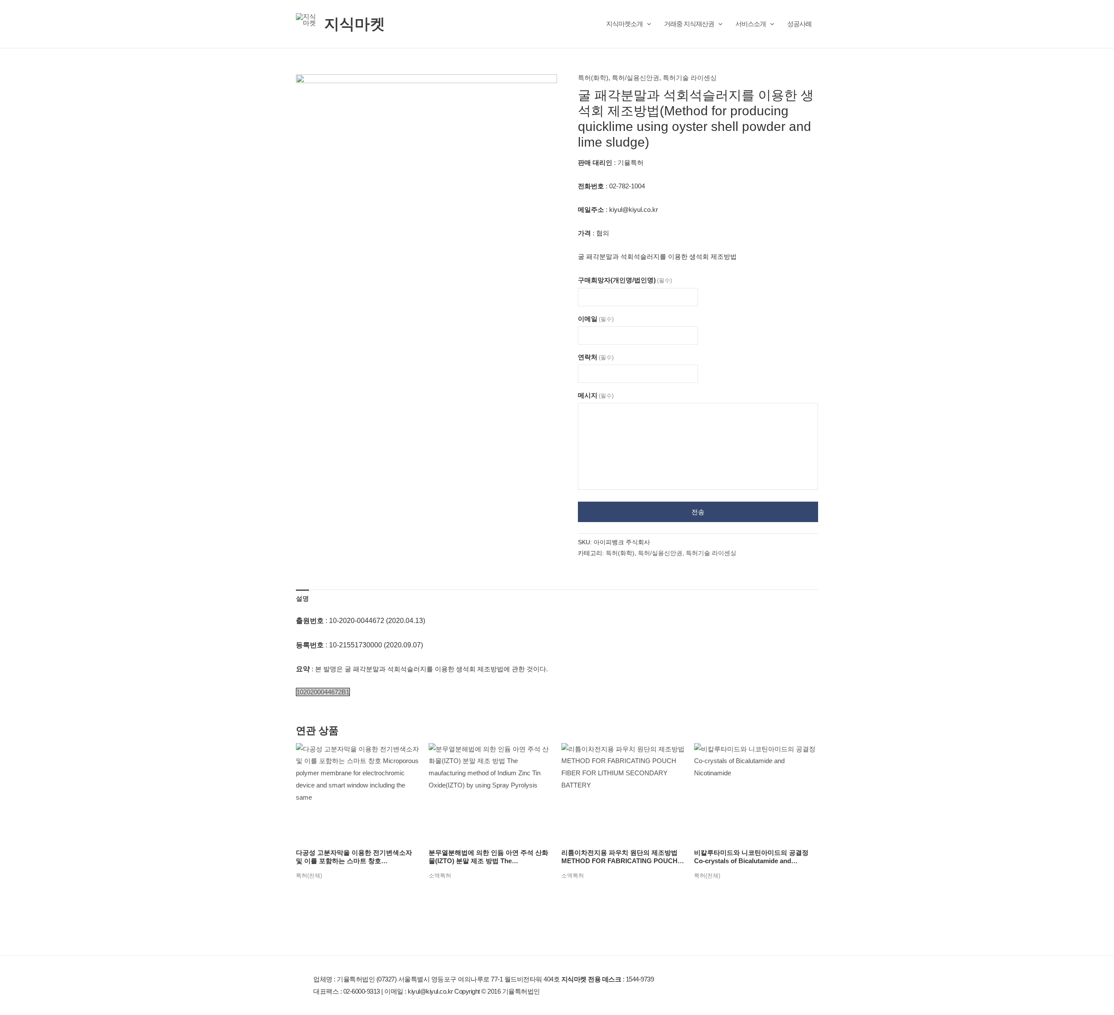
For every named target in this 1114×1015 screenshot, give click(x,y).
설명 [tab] (302, 598)
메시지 (596, 395)
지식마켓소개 (624, 23)
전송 (698, 512)
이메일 (596, 318)
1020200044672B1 (322, 692)
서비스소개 (750, 23)
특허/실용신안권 (635, 77)
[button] (647, 23)
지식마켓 (354, 23)
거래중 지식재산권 (689, 23)
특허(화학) (593, 77)
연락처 (596, 357)
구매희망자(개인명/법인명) (625, 280)
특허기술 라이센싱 (690, 77)
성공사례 (799, 23)
